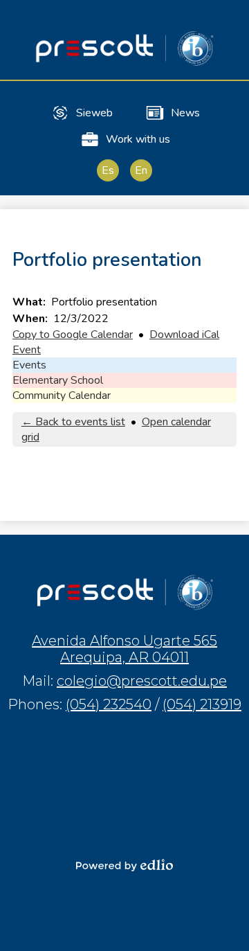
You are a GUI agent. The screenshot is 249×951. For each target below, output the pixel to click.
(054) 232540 (108, 704)
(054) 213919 (202, 704)
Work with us (138, 139)
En (141, 170)
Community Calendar (61, 395)
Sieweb (94, 113)
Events (29, 365)
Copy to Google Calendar (72, 334)
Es (108, 170)
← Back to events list (73, 421)
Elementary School (57, 380)
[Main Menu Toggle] (227, 22)
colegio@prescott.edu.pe (142, 681)
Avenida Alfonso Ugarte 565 (124, 649)
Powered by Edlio (124, 865)
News (185, 113)
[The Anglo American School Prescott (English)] (124, 48)
